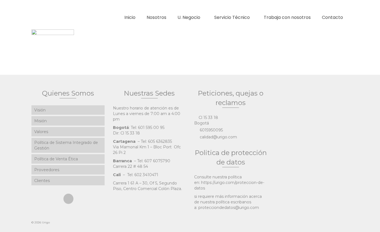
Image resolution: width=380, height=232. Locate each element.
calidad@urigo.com (218, 136)
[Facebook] (68, 199)
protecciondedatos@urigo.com (228, 207)
